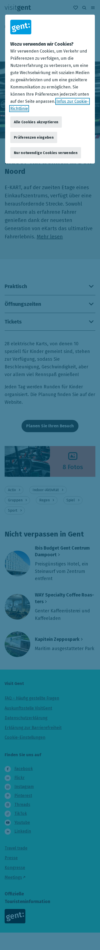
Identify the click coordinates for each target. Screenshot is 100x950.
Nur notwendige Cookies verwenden (45, 153)
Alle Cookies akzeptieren (36, 122)
